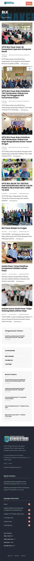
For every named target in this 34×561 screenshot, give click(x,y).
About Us (10, 555)
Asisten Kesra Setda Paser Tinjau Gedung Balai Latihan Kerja (17, 309)
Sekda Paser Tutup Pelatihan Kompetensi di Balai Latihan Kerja (15, 268)
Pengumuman (8, 521)
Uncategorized (13, 193)
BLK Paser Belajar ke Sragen (14, 228)
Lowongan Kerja (8, 518)
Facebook (9, 360)
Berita (10, 55)
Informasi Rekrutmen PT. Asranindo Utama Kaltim (15, 397)
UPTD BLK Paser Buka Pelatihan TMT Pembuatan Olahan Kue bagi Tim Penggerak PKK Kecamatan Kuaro (16, 94)
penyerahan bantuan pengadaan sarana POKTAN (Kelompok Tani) (15, 380)
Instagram (9, 356)
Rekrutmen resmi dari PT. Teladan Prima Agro (15, 415)
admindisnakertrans (24, 193)
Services (17, 555)
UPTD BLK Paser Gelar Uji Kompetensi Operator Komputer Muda (16, 49)
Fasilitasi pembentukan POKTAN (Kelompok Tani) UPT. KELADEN (15, 336)
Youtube (8, 364)
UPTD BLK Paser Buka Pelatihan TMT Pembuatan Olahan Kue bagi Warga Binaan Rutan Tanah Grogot (17, 140)
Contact (23, 555)
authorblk (4, 56)
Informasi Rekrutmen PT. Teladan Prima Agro (17, 406)
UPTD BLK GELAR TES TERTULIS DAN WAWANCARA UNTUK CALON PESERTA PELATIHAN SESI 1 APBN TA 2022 (17, 186)
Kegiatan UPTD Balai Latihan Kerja (20, 55)
